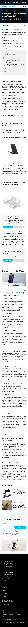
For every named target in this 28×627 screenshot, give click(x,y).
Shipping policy (4, 620)
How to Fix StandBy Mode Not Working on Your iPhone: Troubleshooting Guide (19, 506)
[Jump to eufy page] (19, 612)
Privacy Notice (16, 620)
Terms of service (15, 622)
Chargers (14, 11)
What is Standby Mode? (10, 58)
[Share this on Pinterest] (19, 19)
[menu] (25, 6)
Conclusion (7, 68)
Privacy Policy (16, 531)
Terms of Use (22, 530)
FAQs (5, 71)
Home (3, 11)
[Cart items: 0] (23, 6)
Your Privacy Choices (6, 622)
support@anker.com (8, 561)
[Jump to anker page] (6, 610)
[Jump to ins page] (9, 601)
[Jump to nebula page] (12, 614)
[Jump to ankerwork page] (19, 614)
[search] (20, 6)
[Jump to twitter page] (5, 601)
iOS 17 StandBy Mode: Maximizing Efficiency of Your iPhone (19, 492)
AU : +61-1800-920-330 (8, 563)
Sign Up (20, 527)
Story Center (8, 11)
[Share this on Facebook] (16, 19)
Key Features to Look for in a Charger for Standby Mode (14, 65)
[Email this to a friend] (21, 19)
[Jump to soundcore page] (12, 612)
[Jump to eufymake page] (5, 616)
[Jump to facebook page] (2, 601)
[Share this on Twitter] (14, 19)
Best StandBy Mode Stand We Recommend (11, 61)
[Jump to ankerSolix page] (5, 614)
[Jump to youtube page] (7, 601)
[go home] (8, 6)
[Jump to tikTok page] (12, 601)
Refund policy (10, 620)
